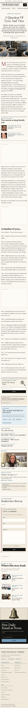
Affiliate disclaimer (5, 699)
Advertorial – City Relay (17, 589)
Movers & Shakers (6, 8)
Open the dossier (6, 422)
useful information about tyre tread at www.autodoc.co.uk (12, 82)
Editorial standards (5, 667)
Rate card (17, 670)
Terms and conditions (5, 694)
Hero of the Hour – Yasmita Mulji (17, 599)
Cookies (3, 692)
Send (14, 549)
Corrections (3, 670)
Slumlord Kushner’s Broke (18, 579)
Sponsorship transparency (20, 672)
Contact (3, 674)
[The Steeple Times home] (10, 4)
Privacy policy (4, 687)
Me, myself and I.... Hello (8, 468)
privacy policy (16, 545)
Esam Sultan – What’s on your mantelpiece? (14, 127)
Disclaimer (3, 697)
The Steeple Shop (5, 681)
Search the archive (5, 679)
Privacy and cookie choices (7, 690)
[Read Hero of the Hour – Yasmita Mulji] (6, 596)
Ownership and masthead (6, 672)
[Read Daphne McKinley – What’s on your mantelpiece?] (4, 136)
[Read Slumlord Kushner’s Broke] (6, 577)
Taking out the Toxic (7, 446)
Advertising (17, 665)
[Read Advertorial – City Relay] (6, 586)
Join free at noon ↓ (6, 489)
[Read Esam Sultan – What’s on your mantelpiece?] (4, 128)
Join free (14, 640)
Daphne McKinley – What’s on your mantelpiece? (16, 135)
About (2, 665)
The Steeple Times (12, 652)
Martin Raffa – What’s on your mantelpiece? (13, 435)
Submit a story (4, 677)
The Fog (13, 8)
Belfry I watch (18, 667)
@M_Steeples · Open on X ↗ (7, 480)
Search (14, 391)
